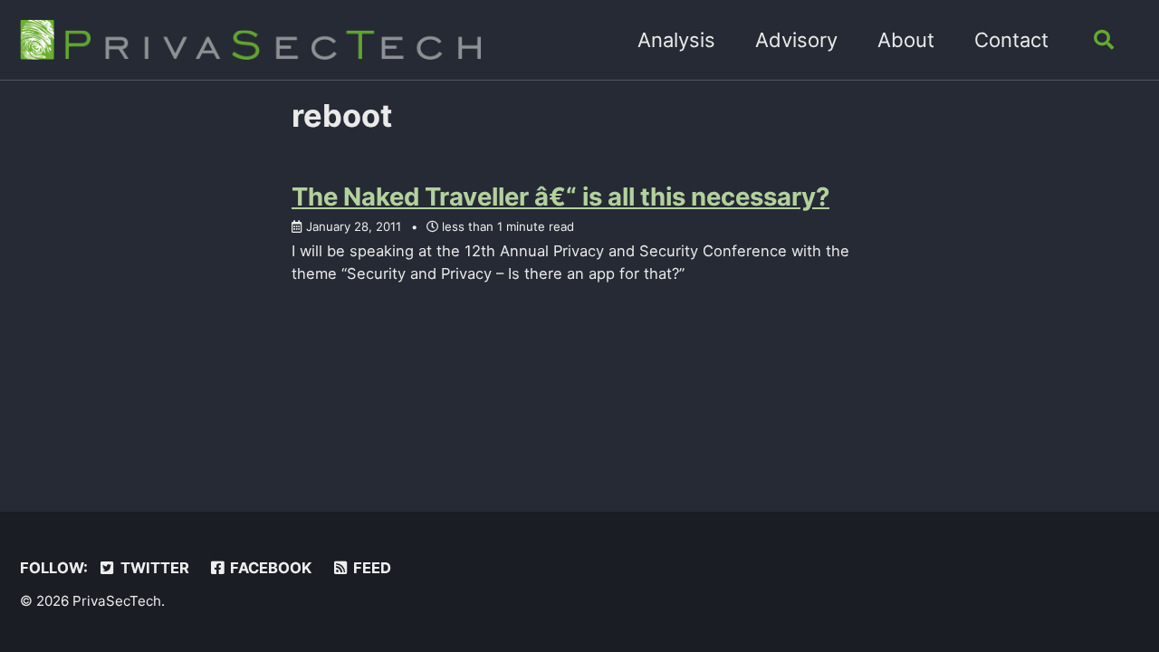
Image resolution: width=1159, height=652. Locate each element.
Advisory (796, 40)
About (905, 40)
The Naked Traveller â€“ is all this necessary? (560, 196)
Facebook (268, 568)
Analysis (676, 40)
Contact (1011, 40)
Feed (370, 568)
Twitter (153, 568)
